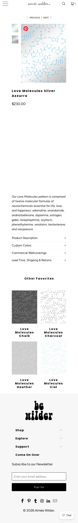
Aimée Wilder (44, 510)
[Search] (65, 3)
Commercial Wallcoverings (29, 253)
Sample (42, 153)
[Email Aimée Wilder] (55, 501)
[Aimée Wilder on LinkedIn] (48, 501)
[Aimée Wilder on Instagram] (42, 501)
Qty (14, 163)
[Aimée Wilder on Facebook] (22, 501)
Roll (17, 153)
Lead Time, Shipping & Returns (31, 260)
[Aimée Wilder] (39, 3)
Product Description (25, 238)
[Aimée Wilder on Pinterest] (29, 501)
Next (46, 17)
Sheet (28, 153)
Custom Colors (21, 245)
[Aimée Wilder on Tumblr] (35, 501)
